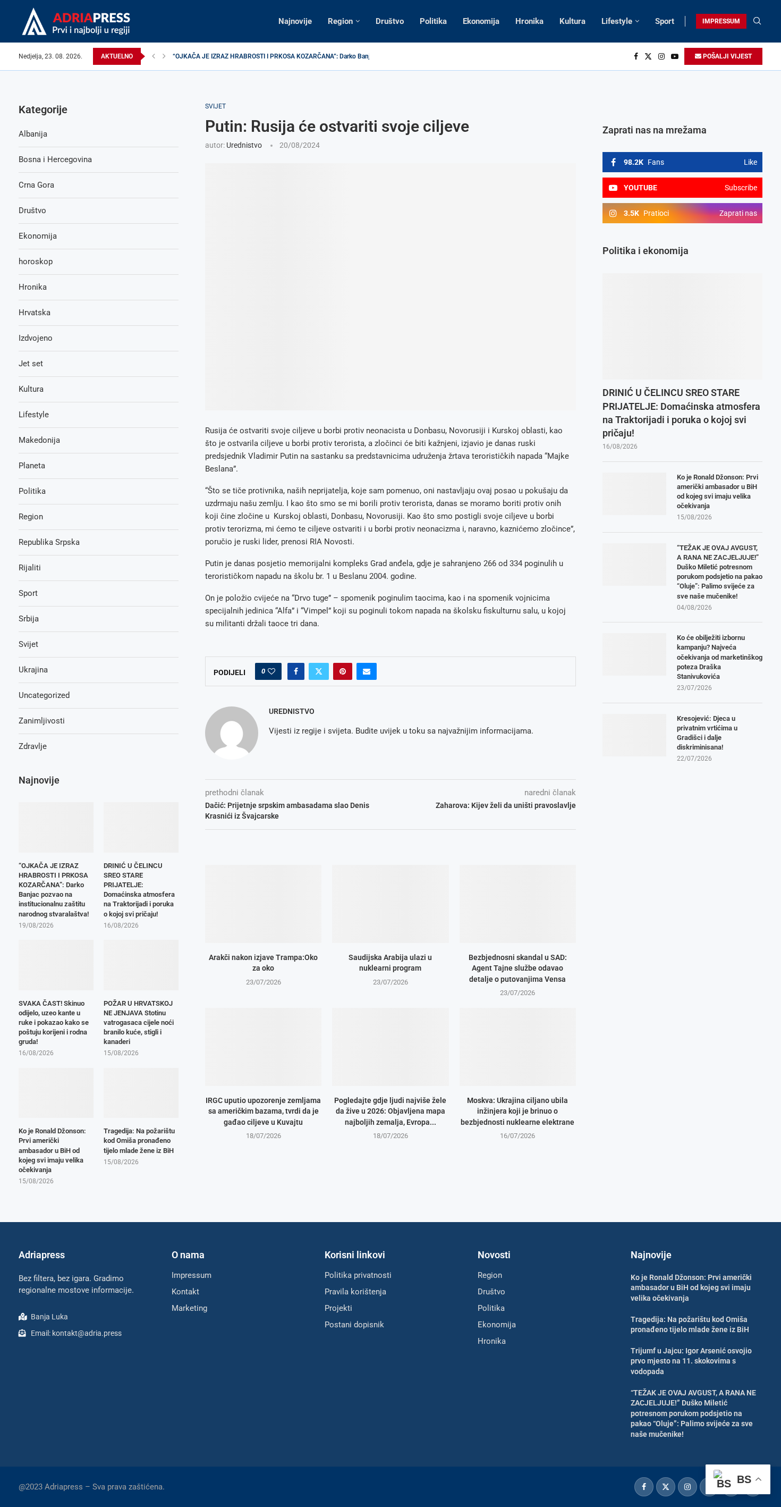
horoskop (36, 261)
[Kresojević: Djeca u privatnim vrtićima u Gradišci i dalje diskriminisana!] (634, 735)
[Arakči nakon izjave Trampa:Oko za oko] (263, 903)
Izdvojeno (36, 338)
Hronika (529, 21)
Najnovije (295, 21)
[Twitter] (648, 56)
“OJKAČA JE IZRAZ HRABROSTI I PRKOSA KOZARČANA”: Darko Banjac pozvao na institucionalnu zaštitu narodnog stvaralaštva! (54, 890)
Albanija (33, 134)
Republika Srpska (49, 542)
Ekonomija (481, 21)
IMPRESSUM (721, 21)
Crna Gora (36, 185)
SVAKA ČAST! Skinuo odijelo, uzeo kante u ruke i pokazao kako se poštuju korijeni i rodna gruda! (54, 1022)
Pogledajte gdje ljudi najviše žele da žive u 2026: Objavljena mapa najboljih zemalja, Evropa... (390, 1111)
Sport (664, 21)
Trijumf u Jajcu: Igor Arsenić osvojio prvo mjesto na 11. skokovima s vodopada (691, 1361)
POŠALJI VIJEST (726, 56)
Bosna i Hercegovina (55, 159)
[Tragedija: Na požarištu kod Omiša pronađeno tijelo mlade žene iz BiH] (141, 1093)
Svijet (28, 644)
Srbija (29, 619)
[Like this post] (271, 671)
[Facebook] (636, 56)
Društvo (390, 21)
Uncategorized (44, 695)
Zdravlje (33, 746)
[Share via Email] (366, 671)
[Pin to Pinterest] (342, 671)
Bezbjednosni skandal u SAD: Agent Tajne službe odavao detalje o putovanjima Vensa (518, 968)
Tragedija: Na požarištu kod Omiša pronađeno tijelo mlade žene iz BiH (139, 1140)
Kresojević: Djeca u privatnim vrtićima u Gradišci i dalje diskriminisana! (707, 733)
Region (340, 21)
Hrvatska (34, 312)
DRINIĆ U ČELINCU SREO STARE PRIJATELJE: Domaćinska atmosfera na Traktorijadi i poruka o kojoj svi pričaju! (681, 413)
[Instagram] (661, 56)
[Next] (164, 56)
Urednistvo (244, 145)
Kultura (572, 21)
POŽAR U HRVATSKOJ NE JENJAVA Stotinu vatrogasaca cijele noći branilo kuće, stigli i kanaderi (139, 1022)
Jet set (31, 363)
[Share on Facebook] (295, 671)
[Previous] (153, 56)
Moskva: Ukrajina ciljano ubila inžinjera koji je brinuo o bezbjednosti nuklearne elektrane (517, 1111)
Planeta (32, 465)
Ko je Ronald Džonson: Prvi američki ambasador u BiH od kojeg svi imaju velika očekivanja (717, 491)
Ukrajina (33, 670)
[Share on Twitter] (319, 671)
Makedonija (39, 440)
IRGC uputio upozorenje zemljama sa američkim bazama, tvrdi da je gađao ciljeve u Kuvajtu (263, 1111)
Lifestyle (616, 21)
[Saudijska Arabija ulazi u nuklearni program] (390, 903)
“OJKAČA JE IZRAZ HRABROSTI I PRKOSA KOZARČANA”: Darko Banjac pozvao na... (292, 56)
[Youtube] (674, 56)
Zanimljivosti (42, 721)
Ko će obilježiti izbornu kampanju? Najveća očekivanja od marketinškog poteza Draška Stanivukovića (719, 657)
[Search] (757, 21)
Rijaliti (30, 568)
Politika (433, 21)
